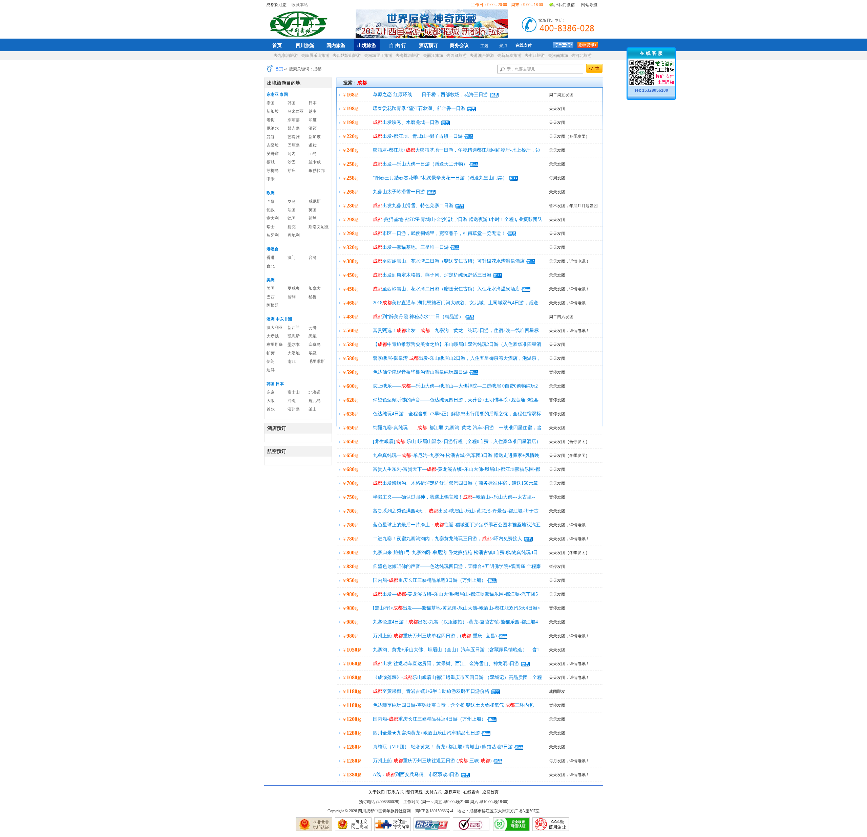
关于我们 (376, 792)
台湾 (313, 257)
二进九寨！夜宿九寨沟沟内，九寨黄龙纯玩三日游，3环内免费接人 (447, 538)
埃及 (313, 353)
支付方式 (433, 792)
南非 (292, 361)
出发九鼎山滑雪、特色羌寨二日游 (413, 205)
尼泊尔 (273, 128)
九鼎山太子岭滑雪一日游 (399, 191)
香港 (271, 257)
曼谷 (271, 136)
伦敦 (271, 209)
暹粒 (313, 145)
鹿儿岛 (315, 400)
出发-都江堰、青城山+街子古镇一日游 (418, 136)
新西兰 (294, 327)
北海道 (315, 392)
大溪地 (294, 353)
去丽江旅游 (433, 55)
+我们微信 (565, 4)
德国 (292, 218)
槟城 (271, 162)
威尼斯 (315, 201)
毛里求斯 (317, 361)
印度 (313, 119)
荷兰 (313, 218)
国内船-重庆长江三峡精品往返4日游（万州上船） (429, 719)
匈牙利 (273, 235)
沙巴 (292, 162)
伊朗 (271, 361)
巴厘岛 (294, 145)
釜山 (313, 409)
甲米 (271, 179)
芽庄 (292, 170)
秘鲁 (313, 296)
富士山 (294, 392)
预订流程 (414, 792)
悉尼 (313, 336)
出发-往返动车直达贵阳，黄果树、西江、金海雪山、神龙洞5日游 (446, 663)
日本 (313, 103)
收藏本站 (300, 4)
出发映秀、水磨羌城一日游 (406, 122)
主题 (484, 45)
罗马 (292, 201)
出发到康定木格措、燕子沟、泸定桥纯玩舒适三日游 (432, 275)
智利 (292, 296)
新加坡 (273, 111)
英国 (313, 209)
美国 (271, 288)
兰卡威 (315, 162)
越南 (313, 111)
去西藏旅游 (456, 55)
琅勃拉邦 (317, 170)
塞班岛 (315, 344)
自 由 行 (397, 45)
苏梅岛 (273, 170)
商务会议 (459, 45)
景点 (503, 45)
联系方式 (395, 792)
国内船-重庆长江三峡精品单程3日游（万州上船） (429, 580)
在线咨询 (471, 792)
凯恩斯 (294, 336)
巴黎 (271, 201)
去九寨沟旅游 (286, 55)
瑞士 (271, 226)
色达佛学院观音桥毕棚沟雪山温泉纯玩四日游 (420, 372)
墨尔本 (294, 344)
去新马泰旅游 (509, 55)
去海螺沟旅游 (408, 55)
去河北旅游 (581, 55)
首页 (277, 45)
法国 (292, 209)
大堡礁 (273, 336)
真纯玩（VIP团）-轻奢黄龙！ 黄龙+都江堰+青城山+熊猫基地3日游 (443, 746)
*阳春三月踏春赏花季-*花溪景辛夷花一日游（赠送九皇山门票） (440, 177)
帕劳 (271, 353)
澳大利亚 (275, 327)
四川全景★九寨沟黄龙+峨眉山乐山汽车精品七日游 (426, 732)
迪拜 (271, 370)
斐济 (313, 327)
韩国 (292, 103)
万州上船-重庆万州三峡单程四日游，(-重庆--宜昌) (435, 635)
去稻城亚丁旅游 (378, 55)
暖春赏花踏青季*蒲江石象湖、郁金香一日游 (419, 108)
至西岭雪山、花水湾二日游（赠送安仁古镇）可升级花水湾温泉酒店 (449, 261)
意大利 (273, 218)
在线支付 (523, 45)
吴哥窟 (273, 153)
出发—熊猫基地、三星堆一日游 (411, 247)
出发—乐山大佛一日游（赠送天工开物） (420, 164)
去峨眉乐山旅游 (315, 55)
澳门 (292, 257)
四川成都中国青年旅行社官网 (300, 23)
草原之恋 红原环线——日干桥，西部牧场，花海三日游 (430, 94)
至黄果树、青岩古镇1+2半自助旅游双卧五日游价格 (431, 691)
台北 (271, 266)
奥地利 (294, 235)
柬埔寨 (294, 119)
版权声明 (452, 792)
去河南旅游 (558, 55)
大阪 (271, 400)
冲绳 (292, 400)
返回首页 (490, 792)
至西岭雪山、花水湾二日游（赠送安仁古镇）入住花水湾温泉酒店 (446, 288)
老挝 (271, 119)
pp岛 (313, 153)
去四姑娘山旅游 (347, 55)
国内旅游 (335, 45)
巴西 (271, 296)
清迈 (313, 128)
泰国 (271, 103)
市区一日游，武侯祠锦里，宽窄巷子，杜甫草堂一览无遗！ (439, 233)
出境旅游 (366, 45)
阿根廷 (273, 305)
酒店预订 (428, 45)
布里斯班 (275, 344)
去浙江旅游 (535, 55)
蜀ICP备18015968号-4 (434, 811)
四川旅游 (305, 45)
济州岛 (294, 409)
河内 (292, 153)
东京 (271, 392)
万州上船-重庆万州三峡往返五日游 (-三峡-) (432, 760)
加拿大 (315, 288)
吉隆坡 (273, 145)
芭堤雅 (294, 136)
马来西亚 (296, 111)
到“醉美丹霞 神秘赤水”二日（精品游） (418, 316)
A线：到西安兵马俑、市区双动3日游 (416, 774)
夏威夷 (294, 288)
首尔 (271, 409)
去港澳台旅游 (482, 55)
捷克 (292, 226)
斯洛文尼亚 (319, 226)
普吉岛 (294, 128)
